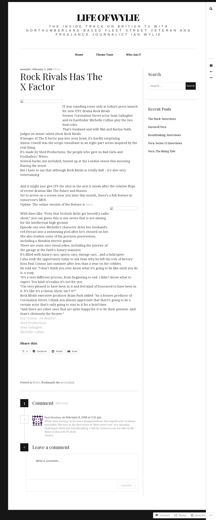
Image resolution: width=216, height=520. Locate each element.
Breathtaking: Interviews (164, 135)
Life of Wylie (108, 17)
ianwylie (25, 69)
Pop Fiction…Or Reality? (38, 318)
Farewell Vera (157, 127)
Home (79, 54)
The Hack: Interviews (162, 119)
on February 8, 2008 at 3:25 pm (82, 417)
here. (89, 204)
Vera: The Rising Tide (161, 151)
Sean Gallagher (31, 327)
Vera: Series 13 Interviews (165, 143)
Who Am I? (133, 54)
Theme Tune (104, 54)
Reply (109, 417)
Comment (126, 485)
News (57, 69)
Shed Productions (33, 323)
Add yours (61, 403)
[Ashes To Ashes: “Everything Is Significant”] (211, 78)
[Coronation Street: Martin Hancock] (211, 72)
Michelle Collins (32, 332)
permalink (67, 382)
